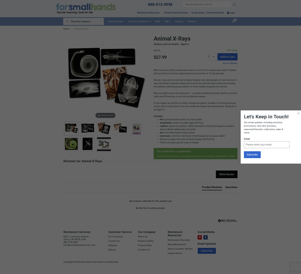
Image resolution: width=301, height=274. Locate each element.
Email (247, 139)
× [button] (298, 113)
